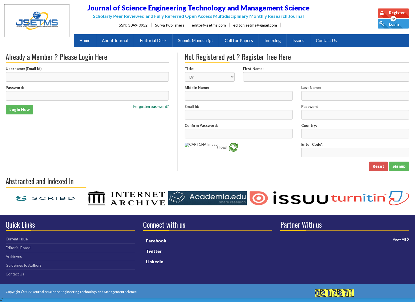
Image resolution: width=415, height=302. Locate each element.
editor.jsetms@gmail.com (255, 25)
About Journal (115, 40)
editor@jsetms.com (209, 25)
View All (400, 239)
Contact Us (326, 40)
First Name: (253, 69)
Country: (309, 125)
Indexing (273, 40)
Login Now (19, 109)
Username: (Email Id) (24, 69)
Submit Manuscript (195, 40)
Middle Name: (197, 88)
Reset (378, 166)
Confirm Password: (201, 125)
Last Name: (311, 88)
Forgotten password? (151, 106)
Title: (189, 69)
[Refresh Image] (233, 150)
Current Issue (17, 239)
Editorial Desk (153, 40)
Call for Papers (239, 40)
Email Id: (192, 106)
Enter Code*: (312, 144)
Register (397, 12)
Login (394, 24)
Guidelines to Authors (24, 265)
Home (84, 40)
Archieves (14, 256)
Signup (399, 166)
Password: (15, 88)
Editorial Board (18, 247)
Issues (298, 40)
